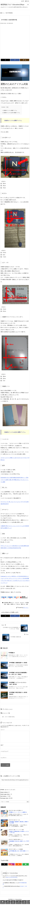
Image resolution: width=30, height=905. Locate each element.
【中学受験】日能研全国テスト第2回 (18, 662)
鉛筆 (27, 604)
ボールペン (22, 602)
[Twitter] (5, 60)
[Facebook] (15, 60)
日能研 (8, 604)
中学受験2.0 (12, 652)
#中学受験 (21, 882)
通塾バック (23, 604)
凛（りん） (26, 607)
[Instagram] (11, 864)
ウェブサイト (3, 757)
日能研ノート (12, 604)
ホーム (3, 13)
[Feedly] (25, 864)
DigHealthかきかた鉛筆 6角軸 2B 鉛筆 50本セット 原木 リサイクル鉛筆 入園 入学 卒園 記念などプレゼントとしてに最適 (15, 480)
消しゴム (18, 604)
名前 (2, 745)
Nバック (12, 602)
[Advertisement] (15, 43)
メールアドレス (4, 751)
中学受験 (27, 602)
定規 (5, 604)
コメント (3, 729)
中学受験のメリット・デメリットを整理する (18, 812)
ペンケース (17, 602)
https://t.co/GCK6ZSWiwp (11, 877)
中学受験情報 (10, 13)
